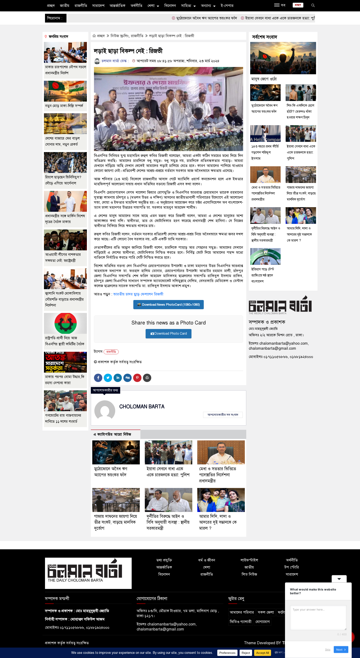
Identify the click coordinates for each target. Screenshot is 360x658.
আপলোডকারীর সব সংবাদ (223, 415)
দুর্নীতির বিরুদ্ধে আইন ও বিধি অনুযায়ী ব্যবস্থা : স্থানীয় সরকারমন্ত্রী (168, 522)
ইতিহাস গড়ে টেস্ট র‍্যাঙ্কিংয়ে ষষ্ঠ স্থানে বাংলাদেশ (262, 275)
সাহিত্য (186, 5)
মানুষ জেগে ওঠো (264, 79)
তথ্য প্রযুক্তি (164, 560)
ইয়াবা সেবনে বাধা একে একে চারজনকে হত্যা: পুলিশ (255, 18)
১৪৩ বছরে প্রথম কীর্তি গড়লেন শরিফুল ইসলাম (265, 152)
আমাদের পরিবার (242, 612)
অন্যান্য (206, 5)
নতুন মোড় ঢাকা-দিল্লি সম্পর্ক (64, 106)
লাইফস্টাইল (249, 560)
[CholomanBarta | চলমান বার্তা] (88, 573)
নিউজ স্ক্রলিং (120, 36)
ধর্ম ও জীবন (206, 560)
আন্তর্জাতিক (117, 5)
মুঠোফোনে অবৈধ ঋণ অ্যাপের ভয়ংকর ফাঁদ (179, 18)
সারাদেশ (98, 5)
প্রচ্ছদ (51, 5)
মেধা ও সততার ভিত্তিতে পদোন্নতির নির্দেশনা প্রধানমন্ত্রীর (217, 475)
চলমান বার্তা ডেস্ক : (115, 61)
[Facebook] (98, 378)
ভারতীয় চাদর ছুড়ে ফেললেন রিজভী (138, 294)
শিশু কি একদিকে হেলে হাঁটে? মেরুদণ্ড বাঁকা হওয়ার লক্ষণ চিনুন (300, 111)
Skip (327, 649)
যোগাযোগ (262, 621)
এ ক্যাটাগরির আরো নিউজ (112, 434)
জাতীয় (64, 5)
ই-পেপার (227, 5)
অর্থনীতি (136, 5)
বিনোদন (170, 5)
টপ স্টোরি (292, 567)
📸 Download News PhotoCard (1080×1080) (168, 304)
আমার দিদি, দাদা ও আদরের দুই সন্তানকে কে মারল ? (218, 522)
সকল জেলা (266, 612)
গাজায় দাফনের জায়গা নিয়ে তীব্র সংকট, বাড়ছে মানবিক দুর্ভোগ (115, 522)
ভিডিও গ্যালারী (240, 621)
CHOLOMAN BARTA (141, 407)
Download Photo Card (170, 334)
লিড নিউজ (249, 574)
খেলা (151, 5)
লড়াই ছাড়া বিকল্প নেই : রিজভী (171, 36)
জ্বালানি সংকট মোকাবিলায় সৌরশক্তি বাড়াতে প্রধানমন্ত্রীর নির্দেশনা (64, 299)
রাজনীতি (81, 5)
